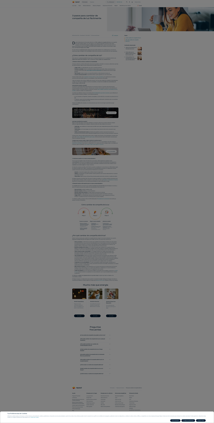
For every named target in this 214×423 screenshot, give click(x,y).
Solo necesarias (175, 420)
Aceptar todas (201, 420)
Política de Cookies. (35, 417)
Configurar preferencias (188, 420)
